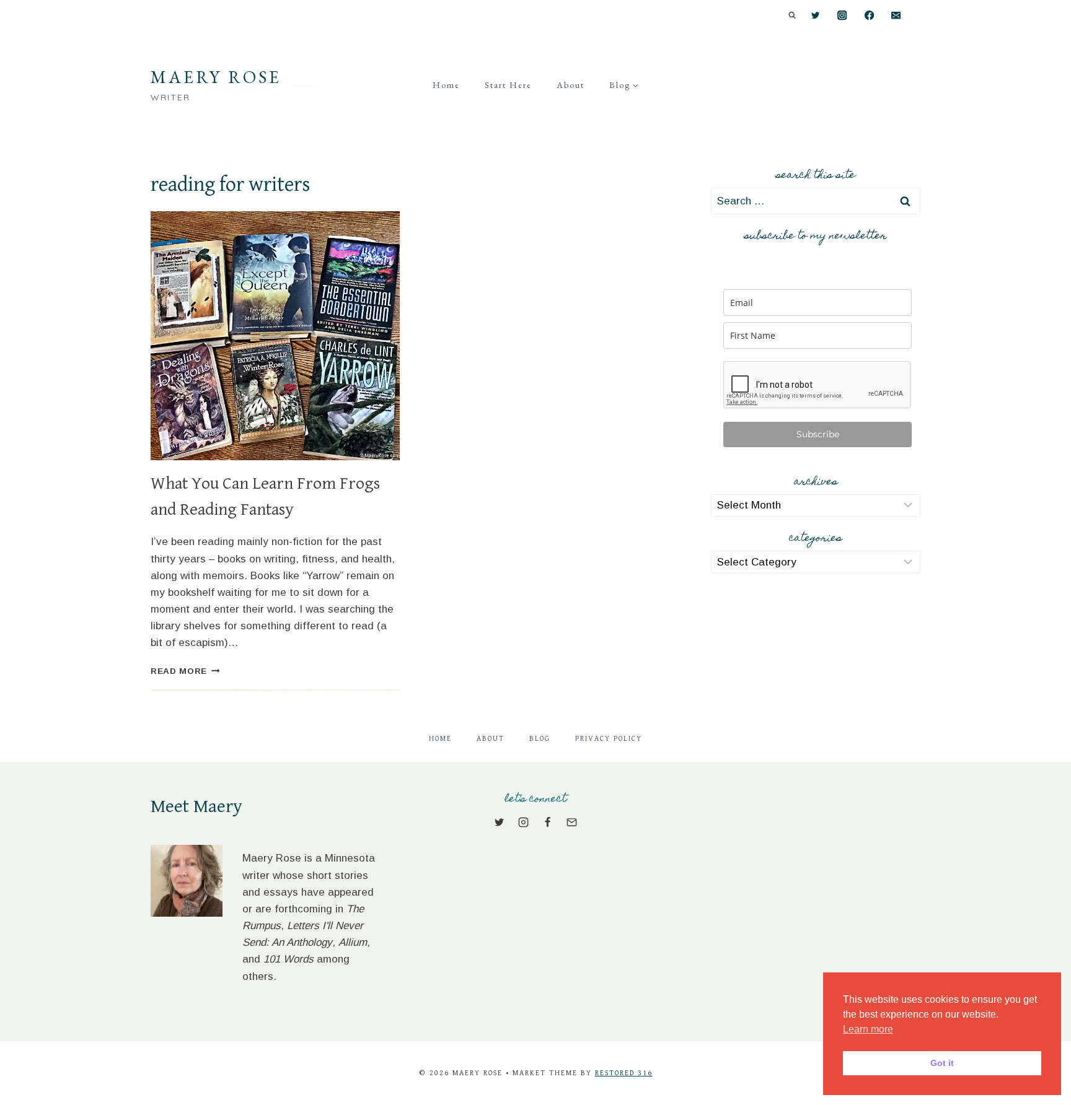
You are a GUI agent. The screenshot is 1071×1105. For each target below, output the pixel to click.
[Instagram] (842, 15)
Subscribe (817, 434)
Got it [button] (942, 1063)
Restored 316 (624, 1073)
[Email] (896, 15)
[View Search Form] (792, 15)
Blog (539, 739)
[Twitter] (815, 15)
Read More (185, 671)
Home (446, 84)
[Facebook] (869, 15)
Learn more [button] (868, 1029)
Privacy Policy (608, 739)
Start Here (508, 84)
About (570, 84)
